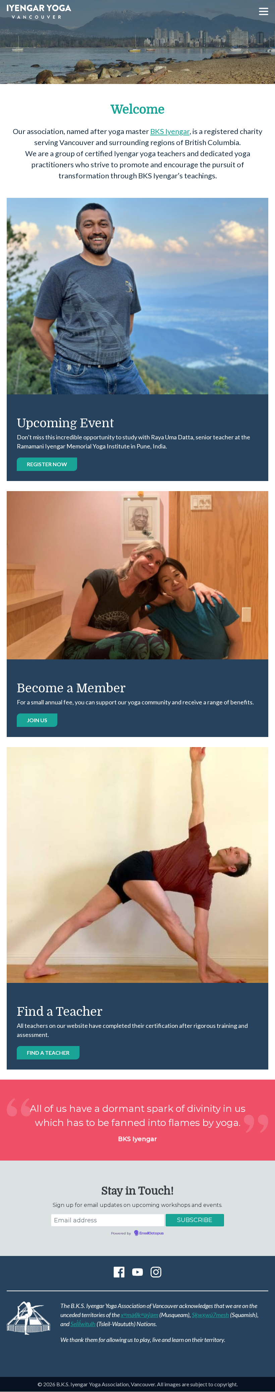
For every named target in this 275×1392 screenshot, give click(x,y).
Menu (263, 11)
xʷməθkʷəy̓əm (139, 1314)
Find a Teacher (48, 1052)
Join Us (37, 720)
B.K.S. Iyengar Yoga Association (39, 11)
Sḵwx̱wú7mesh (210, 1314)
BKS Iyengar (169, 131)
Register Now (47, 464)
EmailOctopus (152, 1233)
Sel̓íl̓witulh (83, 1324)
